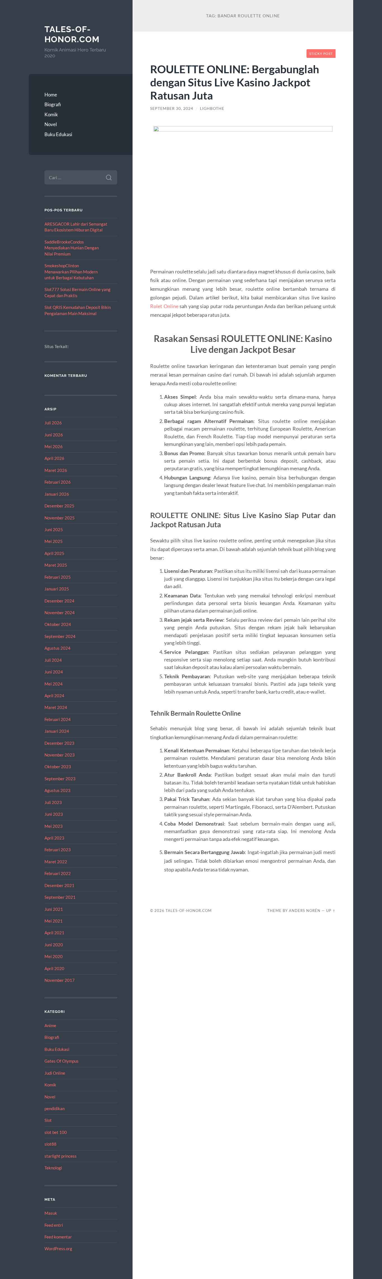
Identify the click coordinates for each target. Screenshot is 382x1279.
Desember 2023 (59, 743)
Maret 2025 (55, 565)
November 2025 (59, 517)
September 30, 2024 (171, 108)
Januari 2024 (56, 731)
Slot (48, 1120)
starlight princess (60, 1156)
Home (50, 95)
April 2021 (54, 932)
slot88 (50, 1143)
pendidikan (54, 1108)
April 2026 (54, 458)
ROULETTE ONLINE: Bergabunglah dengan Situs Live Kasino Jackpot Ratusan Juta (234, 82)
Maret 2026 (55, 470)
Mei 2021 (53, 920)
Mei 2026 (53, 446)
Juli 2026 (53, 422)
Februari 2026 (57, 481)
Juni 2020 (53, 944)
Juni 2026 (53, 434)
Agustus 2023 (57, 790)
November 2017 (59, 980)
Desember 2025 (59, 505)
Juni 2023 (53, 814)
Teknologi (53, 1167)
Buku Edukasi (58, 134)
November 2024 (59, 612)
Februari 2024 (57, 719)
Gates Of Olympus (61, 1060)
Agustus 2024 (57, 648)
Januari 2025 (56, 588)
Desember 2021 (59, 885)
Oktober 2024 (57, 624)
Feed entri (53, 1225)
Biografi (52, 104)
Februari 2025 (57, 577)
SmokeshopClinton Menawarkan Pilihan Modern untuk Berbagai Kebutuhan (71, 271)
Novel (50, 124)
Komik (51, 114)
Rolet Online (164, 306)
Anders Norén (304, 910)
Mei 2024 (53, 683)
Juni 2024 (53, 671)
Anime (50, 1025)
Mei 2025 (53, 541)
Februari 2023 (57, 849)
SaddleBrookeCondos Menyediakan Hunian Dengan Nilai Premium (71, 247)
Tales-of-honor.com (72, 34)
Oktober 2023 (57, 766)
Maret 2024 (55, 707)
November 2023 (59, 754)
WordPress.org (58, 1248)
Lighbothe (212, 108)
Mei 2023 (53, 826)
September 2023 (60, 778)
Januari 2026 (56, 494)
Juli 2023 (53, 802)
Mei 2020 (53, 956)
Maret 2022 (55, 861)
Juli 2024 (53, 660)
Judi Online (54, 1072)
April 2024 (54, 695)
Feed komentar (58, 1236)
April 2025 (54, 553)
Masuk (50, 1213)
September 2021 (60, 897)
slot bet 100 (55, 1132)
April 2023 (54, 837)
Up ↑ (331, 910)
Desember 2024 (59, 600)
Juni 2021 (53, 909)
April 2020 (54, 968)
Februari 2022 (57, 873)
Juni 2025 (53, 529)
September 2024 (60, 636)
